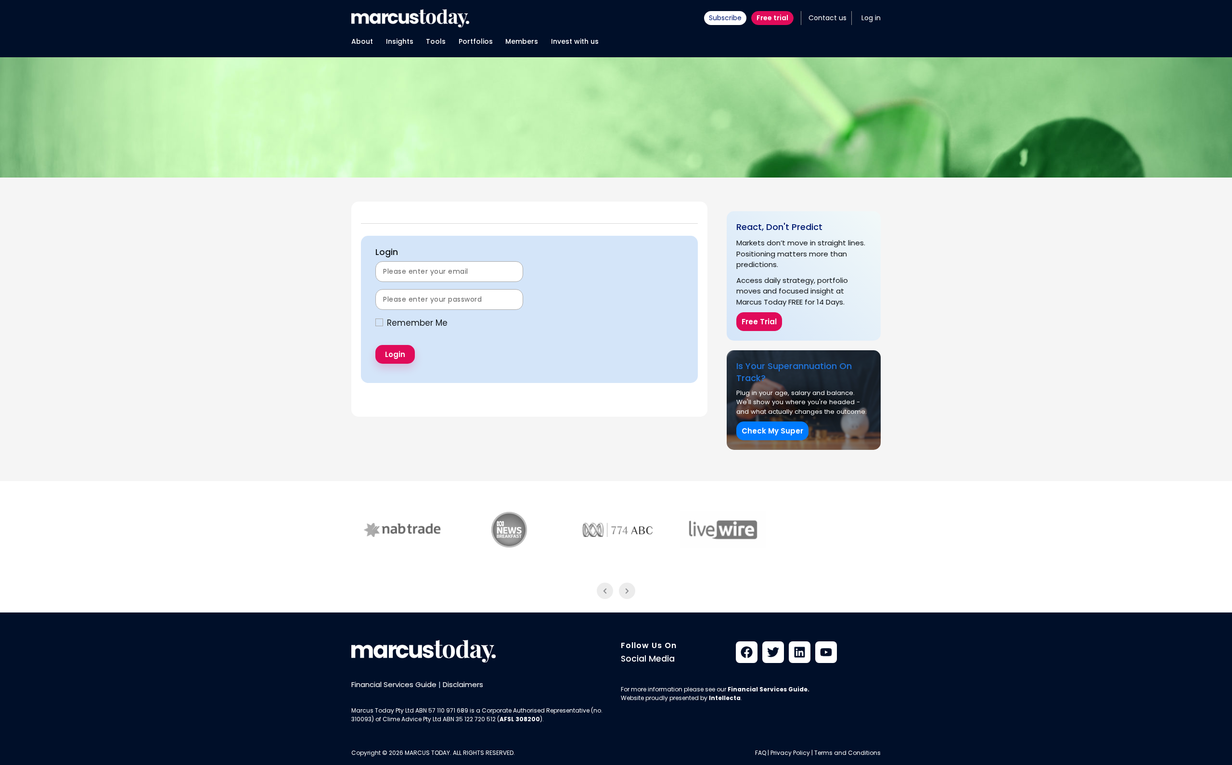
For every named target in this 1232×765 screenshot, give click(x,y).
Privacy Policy (790, 753)
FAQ (760, 753)
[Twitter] (773, 652)
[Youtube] (826, 652)
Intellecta (725, 698)
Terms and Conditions (847, 753)
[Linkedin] (799, 652)
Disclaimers (463, 684)
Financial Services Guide (393, 684)
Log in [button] (871, 18)
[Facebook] (746, 652)
